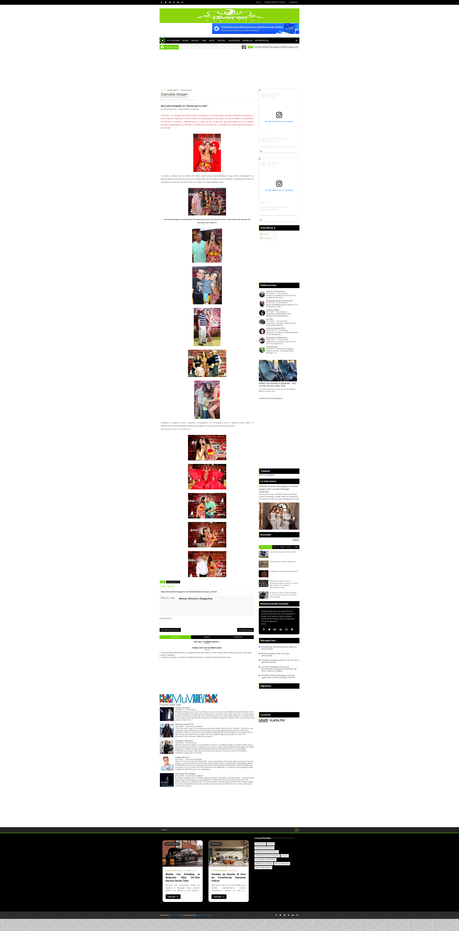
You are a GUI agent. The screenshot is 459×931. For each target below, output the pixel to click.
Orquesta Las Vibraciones (276, 337)
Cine (204, 40)
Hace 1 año (292, 547)
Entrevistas (262, 40)
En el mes (279, 547)
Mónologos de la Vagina (185, 774)
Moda (186, 40)
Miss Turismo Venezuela (282, 47)
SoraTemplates (175, 915)
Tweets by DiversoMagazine (270, 398)
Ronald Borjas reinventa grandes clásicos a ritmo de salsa (278, 648)
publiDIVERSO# (173, 582)
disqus (206, 637)
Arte (211, 40)
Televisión (234, 40)
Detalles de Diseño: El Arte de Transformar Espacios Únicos (228, 877)
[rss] (174, 2)
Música (195, 40)
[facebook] (161, 2)
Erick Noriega (271, 347)
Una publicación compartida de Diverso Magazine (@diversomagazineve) (288, 147)
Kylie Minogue (282, 863)
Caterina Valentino (265, 860)
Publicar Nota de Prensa (274, 2)
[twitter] (165, 2)
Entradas (265, 234)
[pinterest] (170, 2)
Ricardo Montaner (182, 708)
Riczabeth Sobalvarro (184, 741)
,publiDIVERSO (192, 99)
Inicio (258, 2)
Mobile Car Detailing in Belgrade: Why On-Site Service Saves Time (183, 877)
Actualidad (173, 40)
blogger (175, 637)
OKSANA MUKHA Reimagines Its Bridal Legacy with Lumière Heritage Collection (230, 47)
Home (163, 90)
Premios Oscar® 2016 (184, 724)
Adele (285, 856)
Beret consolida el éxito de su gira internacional (275, 654)
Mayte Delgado (263, 867)
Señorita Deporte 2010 (275, 328)
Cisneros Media (272, 310)
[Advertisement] (229, 67)
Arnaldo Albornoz (182, 757)
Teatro (221, 40)
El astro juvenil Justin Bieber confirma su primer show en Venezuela (283, 595)
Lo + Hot (265, 547)
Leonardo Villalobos (267, 852)
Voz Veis (269, 319)
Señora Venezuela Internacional (279, 301)
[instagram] (182, 2)
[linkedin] (280, 629)
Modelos (247, 40)
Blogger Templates (204, 915)
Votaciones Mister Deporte (283, 562)
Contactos (293, 2)
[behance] (178, 2)
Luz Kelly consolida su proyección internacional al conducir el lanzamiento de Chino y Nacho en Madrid (279, 669)
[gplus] (275, 629)
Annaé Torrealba (264, 848)
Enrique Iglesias (264, 863)
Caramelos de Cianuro (267, 856)
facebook (238, 637)
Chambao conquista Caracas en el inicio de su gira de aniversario (280, 661)
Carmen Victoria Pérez (275, 291)
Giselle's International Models (284, 571)
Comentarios (267, 238)
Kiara (270, 844)
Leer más (171, 897)
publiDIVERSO (173, 90)
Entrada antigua (245, 630)
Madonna (260, 844)
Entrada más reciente (170, 630)
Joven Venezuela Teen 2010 (283, 552)
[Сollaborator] (255, 28)
